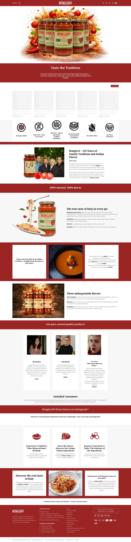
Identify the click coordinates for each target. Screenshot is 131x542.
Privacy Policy (71, 532)
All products (114, 86)
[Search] (103, 3)
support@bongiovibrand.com (50, 520)
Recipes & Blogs (71, 510)
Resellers (69, 526)
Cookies (77, 539)
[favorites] (109, 3)
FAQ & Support (71, 518)
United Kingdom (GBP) (48, 532)
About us (69, 512)
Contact (69, 516)
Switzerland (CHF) (46, 526)
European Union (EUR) (48, 530)
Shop (68, 508)
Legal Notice (70, 524)
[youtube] (108, 515)
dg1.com (40, 539)
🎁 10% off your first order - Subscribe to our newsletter (106, 510)
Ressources (70, 522)
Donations (70, 514)
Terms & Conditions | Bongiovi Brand (54, 539)
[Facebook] (95, 515)
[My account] (106, 3)
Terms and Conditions (73, 530)
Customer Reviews (72, 520)
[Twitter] (98, 515)
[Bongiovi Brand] (65, 3)
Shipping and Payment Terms (76, 528)
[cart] (112, 3)
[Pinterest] (105, 515)
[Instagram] (101, 515)
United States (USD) (47, 528)
